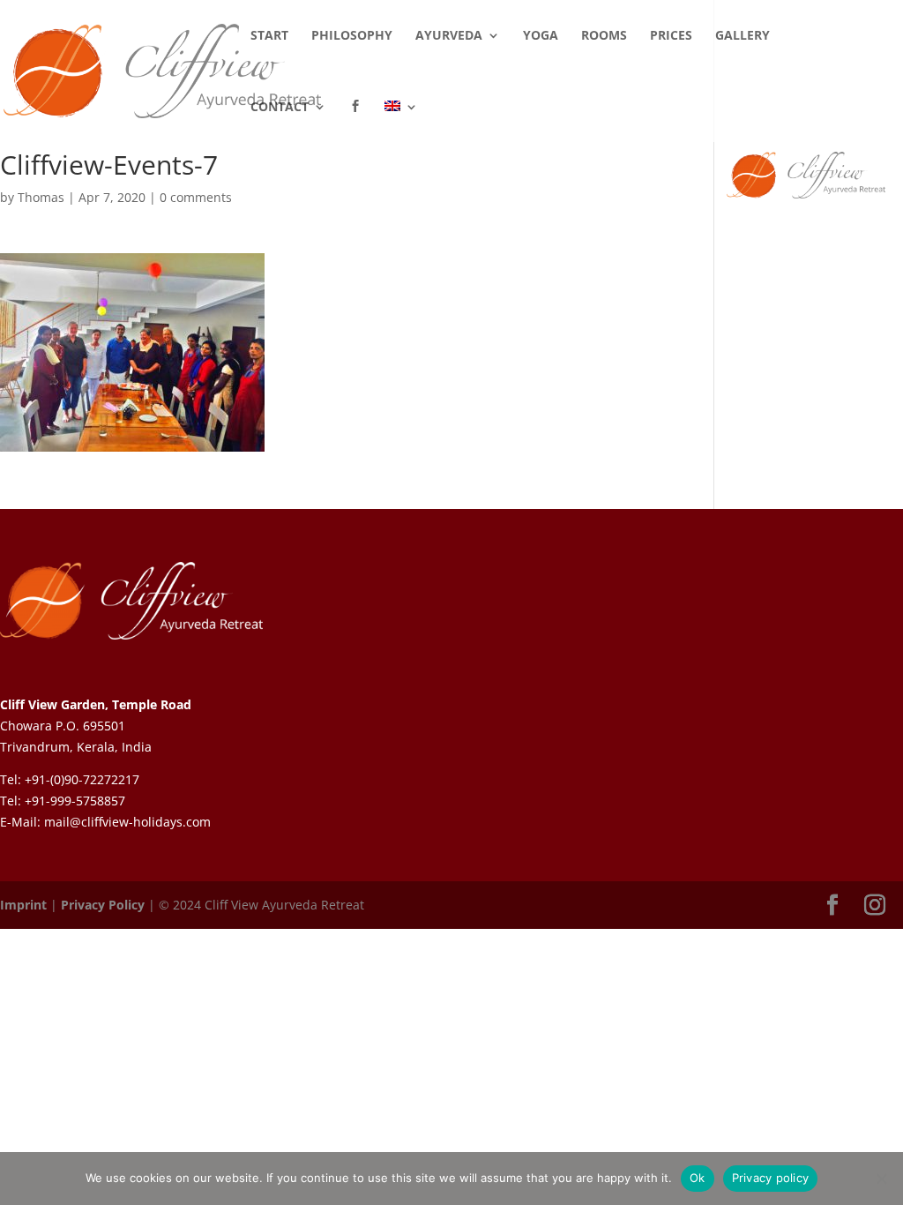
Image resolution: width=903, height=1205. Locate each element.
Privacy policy (771, 1178)
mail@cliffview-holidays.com (127, 821)
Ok (697, 1178)
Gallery (742, 36)
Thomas (41, 197)
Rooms (604, 36)
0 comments (196, 197)
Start (269, 36)
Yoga (540, 36)
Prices (671, 36)
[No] (881, 1178)
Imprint (23, 904)
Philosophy (351, 36)
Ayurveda (448, 36)
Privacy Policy (103, 904)
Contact (279, 108)
